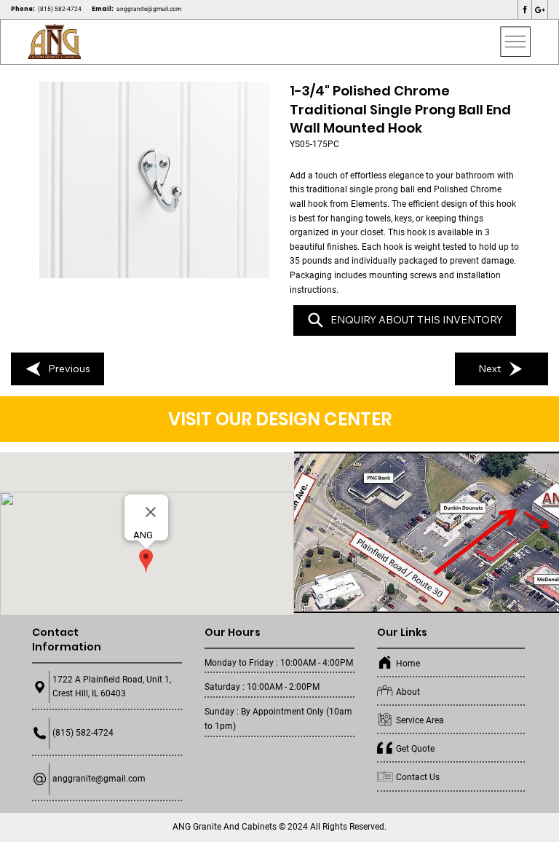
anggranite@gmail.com (148, 8)
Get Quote (415, 749)
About (408, 692)
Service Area (420, 720)
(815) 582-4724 (60, 8)
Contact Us (418, 777)
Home (408, 663)
